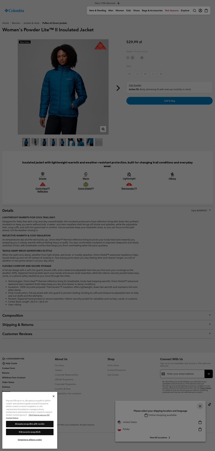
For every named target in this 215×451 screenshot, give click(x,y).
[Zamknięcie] (53, 396)
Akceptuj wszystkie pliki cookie (29, 424)
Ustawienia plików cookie (30, 439)
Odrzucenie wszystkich (30, 432)
